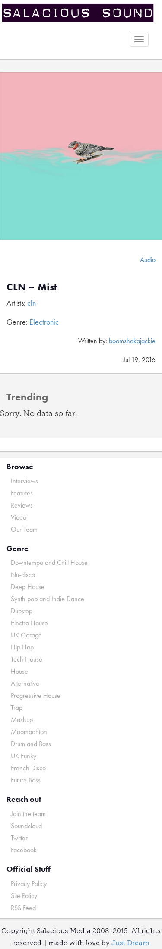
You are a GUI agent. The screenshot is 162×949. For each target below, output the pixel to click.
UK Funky (23, 755)
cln (31, 303)
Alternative (25, 683)
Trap (16, 707)
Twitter (19, 837)
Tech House (26, 659)
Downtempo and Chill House (49, 562)
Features (22, 493)
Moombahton (29, 731)
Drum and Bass (31, 743)
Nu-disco (23, 574)
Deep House (27, 586)
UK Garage (26, 635)
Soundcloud (26, 825)
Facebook (24, 849)
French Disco (28, 767)
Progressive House (35, 695)
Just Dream (130, 943)
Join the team (28, 813)
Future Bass (26, 780)
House (19, 671)
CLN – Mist (31, 286)
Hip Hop (22, 647)
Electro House (29, 622)
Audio (148, 259)
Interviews (24, 481)
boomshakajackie (132, 340)
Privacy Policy (29, 883)
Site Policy (24, 895)
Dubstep (21, 610)
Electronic (44, 322)
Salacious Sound (78, 14)
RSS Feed (23, 907)
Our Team (24, 529)
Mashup (22, 719)
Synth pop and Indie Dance (47, 598)
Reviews (22, 505)
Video (18, 517)
